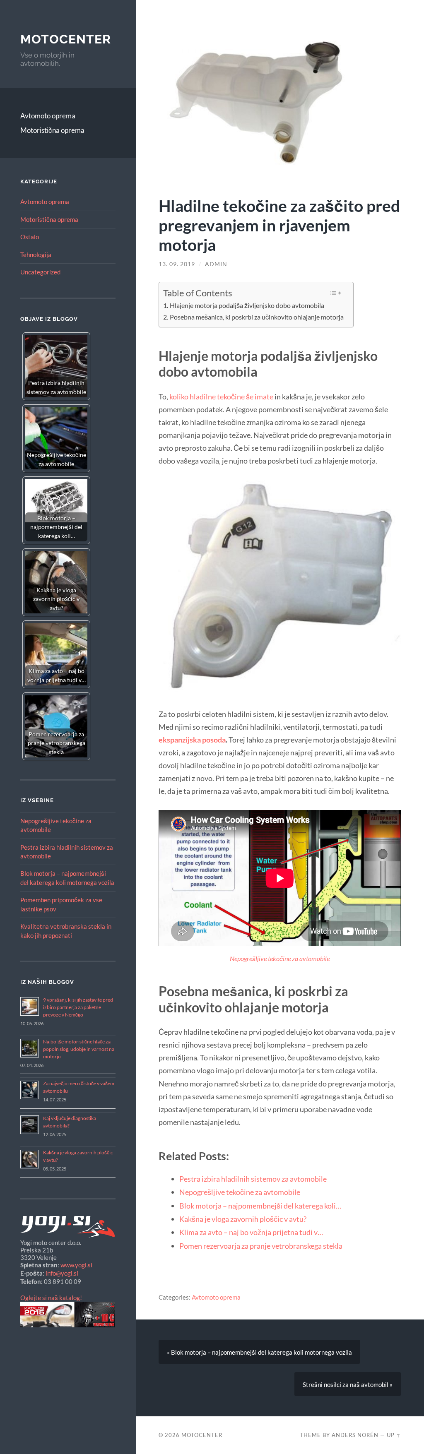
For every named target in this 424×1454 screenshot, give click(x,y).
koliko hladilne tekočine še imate (221, 396)
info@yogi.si (62, 1273)
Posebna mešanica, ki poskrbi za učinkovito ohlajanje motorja (257, 317)
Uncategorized (40, 272)
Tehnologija (35, 254)
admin (216, 264)
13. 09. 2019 (177, 264)
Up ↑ (394, 1435)
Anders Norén (355, 1435)
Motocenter (65, 39)
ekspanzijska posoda (192, 739)
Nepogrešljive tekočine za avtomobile (280, 958)
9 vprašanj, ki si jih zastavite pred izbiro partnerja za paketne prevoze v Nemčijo (78, 1007)
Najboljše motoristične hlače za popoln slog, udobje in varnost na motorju (78, 1049)
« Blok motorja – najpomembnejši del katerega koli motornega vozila (259, 1352)
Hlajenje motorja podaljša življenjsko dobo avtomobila (247, 305)
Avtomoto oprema (47, 115)
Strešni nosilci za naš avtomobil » (348, 1384)
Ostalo (29, 236)
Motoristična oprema (52, 130)
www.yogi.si (76, 1265)
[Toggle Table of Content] (335, 293)
